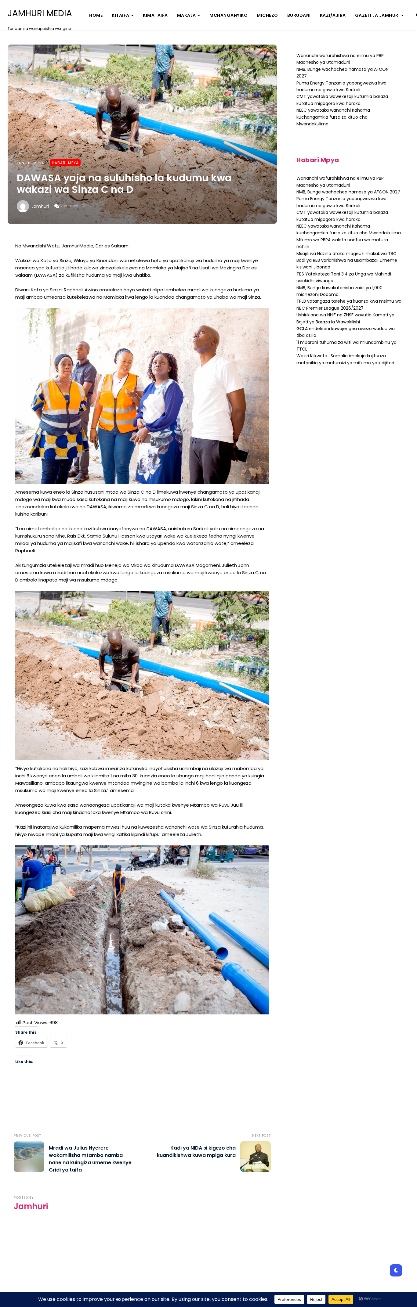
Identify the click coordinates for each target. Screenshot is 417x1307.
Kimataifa (155, 15)
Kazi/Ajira (333, 15)
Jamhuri (40, 206)
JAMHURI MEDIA (40, 13)
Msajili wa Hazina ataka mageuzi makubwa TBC (346, 253)
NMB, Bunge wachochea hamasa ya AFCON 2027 (348, 192)
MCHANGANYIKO (228, 15)
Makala (186, 15)
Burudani (299, 15)
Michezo (267, 15)
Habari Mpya (65, 162)
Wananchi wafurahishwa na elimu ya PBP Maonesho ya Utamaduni (340, 58)
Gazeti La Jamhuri (377, 15)
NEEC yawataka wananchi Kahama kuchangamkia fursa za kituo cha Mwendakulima (333, 117)
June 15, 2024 (30, 162)
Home (96, 15)
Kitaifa (120, 15)
